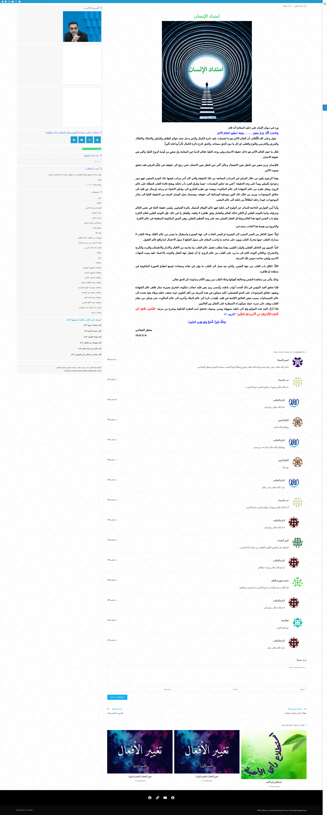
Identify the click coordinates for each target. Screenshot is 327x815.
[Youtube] (81, 139)
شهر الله (98, 233)
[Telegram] (74, 139)
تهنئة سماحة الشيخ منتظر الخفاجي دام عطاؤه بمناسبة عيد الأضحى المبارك (74, 175)
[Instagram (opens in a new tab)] (9, 1)
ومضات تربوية (96, 312)
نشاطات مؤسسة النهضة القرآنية (89, 287)
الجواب (98, 203)
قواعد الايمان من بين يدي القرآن (89, 243)
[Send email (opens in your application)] (16, 1)
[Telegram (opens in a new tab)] (19, 1)
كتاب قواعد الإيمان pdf (92, 337)
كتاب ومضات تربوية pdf (92, 325)
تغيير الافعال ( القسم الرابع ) (140, 776)
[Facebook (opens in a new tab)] (6, 1)
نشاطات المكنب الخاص (93, 277)
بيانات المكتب (96, 213)
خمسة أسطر (96, 218)
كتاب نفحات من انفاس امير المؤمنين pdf (86, 354)
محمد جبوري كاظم (280, 580)
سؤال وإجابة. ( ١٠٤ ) (94, 185)
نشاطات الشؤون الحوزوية (92, 268)
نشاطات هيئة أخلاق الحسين (91, 302)
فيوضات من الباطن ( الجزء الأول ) (89, 238)
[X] (97, 139)
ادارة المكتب (298, 6)
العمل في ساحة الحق (93, 208)
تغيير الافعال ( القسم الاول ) (207, 776)
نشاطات (98, 263)
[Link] (157, 798)
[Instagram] (89, 139)
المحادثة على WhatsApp (91, 149)
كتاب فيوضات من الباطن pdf (90, 343)
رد (116, 359)
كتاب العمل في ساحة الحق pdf (89, 348)
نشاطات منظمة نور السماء (91, 292)
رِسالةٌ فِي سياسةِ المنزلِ (92, 223)
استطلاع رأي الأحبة (274, 782)
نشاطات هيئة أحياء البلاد (92, 297)
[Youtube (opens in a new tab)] (12, 1)
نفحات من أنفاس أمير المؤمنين (90, 307)
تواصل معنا (30, 810)
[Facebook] (173, 798)
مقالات (285, 6)
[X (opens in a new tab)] (2, 1)
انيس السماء (283, 359)
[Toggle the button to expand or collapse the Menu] (325, 3)
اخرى (99, 198)
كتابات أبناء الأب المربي (93, 248)
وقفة (99, 180)
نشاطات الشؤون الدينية (92, 272)
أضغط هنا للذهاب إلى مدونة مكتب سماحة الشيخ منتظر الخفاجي (78, 367)
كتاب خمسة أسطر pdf (92, 331)
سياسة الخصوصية (20, 810)
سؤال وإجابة (97, 228)
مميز (99, 258)
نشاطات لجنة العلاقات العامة (91, 282)
